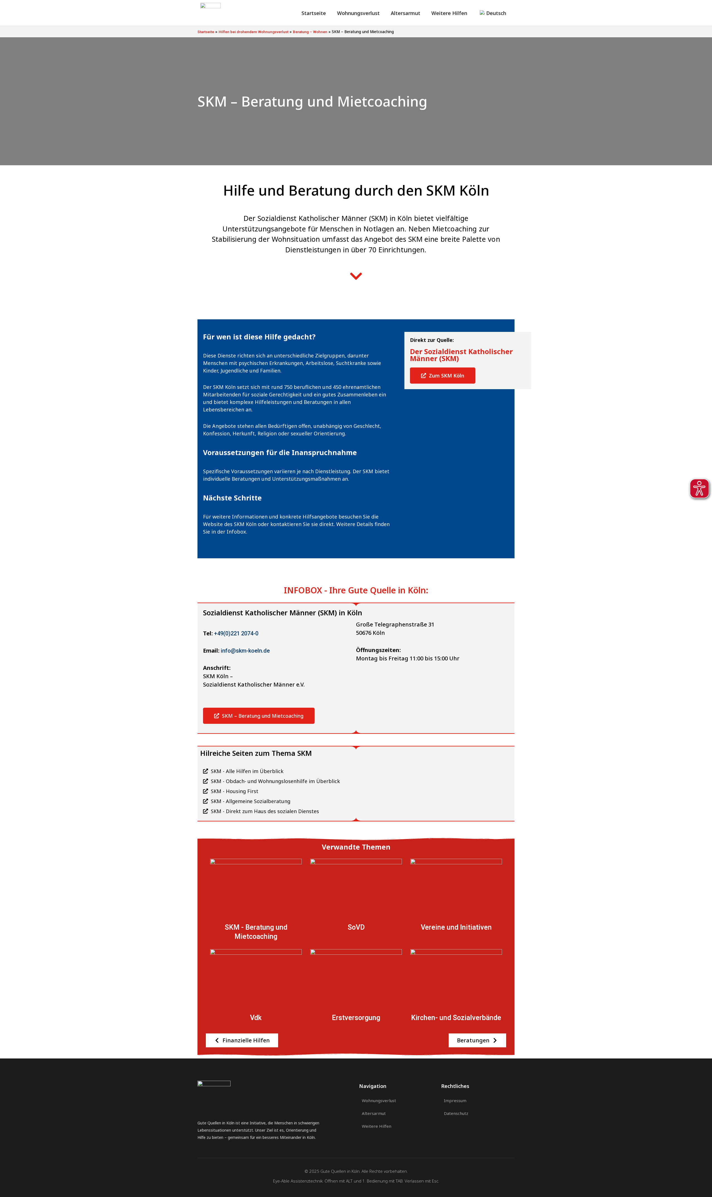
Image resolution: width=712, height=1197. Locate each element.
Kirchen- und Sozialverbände (456, 1018)
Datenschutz (456, 1113)
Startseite (313, 13)
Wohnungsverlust (358, 13)
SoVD (356, 927)
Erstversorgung (356, 1018)
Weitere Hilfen (449, 13)
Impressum (455, 1100)
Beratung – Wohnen (310, 31)
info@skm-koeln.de (245, 650)
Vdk (256, 1018)
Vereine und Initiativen (456, 927)
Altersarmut (405, 13)
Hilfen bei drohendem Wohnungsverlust (253, 31)
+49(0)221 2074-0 (236, 633)
